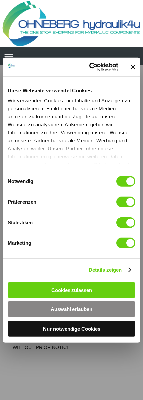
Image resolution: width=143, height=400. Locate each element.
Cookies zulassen (71, 290)
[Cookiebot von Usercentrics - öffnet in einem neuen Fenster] (90, 67)
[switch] (125, 201)
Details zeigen (105, 270)
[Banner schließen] (133, 67)
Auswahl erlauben (71, 309)
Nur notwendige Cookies (71, 328)
